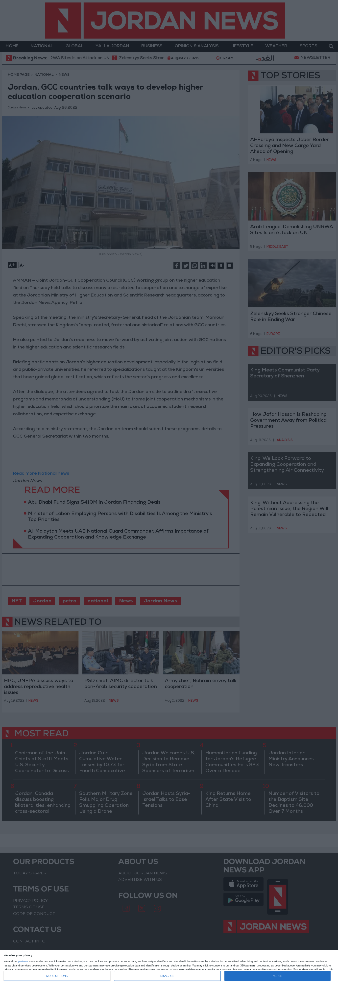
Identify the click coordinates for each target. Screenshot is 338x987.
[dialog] (169, 969)
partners (23, 961)
